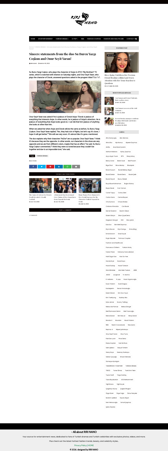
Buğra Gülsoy (129, 184)
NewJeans (131, 325)
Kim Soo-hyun (123, 293)
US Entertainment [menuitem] (45, 39)
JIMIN (135, 270)
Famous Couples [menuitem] (94, 39)
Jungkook (116, 275)
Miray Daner (132, 316)
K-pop (118, 279)
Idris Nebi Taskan (124, 270)
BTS (122, 156)
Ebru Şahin (130, 220)
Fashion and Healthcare (114, 243)
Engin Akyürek (110, 238)
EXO (122, 220)
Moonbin (118, 320)
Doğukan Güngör (112, 220)
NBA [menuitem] (82, 39)
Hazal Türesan (123, 266)
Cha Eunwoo (110, 202)
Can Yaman (121, 188)
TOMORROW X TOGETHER (114, 366)
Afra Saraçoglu (111, 138)
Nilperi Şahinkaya (122, 329)
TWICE (108, 370)
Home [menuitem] (33, 39)
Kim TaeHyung (111, 298)
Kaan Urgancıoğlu (130, 279)
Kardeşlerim (110, 288)
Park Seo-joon (111, 339)
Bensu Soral (110, 161)
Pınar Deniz (122, 339)
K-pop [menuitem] (74, 39)
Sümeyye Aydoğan (112, 361)
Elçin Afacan (110, 229)
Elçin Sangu (122, 229)
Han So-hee (124, 256)
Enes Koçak (122, 234)
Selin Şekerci (110, 348)
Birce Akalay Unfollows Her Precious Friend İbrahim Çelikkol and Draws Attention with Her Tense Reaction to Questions (120, 79)
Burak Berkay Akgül (125, 170)
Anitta (108, 147)
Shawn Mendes (125, 357)
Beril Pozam (132, 161)
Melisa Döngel (126, 307)
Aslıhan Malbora (111, 152)
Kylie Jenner (110, 302)
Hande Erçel (110, 261)
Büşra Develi (110, 188)
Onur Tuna (124, 334)
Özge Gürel (109, 393)
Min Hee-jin (121, 316)
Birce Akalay (120, 165)
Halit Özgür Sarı (111, 256)
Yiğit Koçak (120, 384)
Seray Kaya (110, 352)
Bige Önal (109, 165)
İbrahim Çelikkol (111, 398)
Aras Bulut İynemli (119, 147)
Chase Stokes (122, 202)
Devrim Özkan (124, 211)
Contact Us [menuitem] (132, 39)
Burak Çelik (132, 174)
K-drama (126, 275)
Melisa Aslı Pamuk (112, 307)
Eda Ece (108, 225)
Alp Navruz (119, 142)
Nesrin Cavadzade (118, 325)
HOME (91, 445)
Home (31, 47)
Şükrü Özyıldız (110, 407)
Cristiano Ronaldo (112, 206)
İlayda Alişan (124, 398)
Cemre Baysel (123, 197)
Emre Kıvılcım (110, 234)
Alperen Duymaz (131, 142)
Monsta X (109, 320)
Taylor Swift (110, 375)
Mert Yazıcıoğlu (129, 311)
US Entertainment (127, 380)
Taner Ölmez (117, 370)
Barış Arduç (131, 156)
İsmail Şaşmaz (126, 402)
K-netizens (109, 279)
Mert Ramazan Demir (113, 311)
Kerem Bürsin (110, 293)
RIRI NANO (34, 63)
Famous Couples (124, 238)
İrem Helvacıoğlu (111, 402)
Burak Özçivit (110, 179)
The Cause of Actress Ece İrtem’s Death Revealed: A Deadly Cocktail (40, 197)
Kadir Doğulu (122, 284)
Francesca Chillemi (112, 247)
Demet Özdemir (111, 211)
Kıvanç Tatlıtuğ (122, 302)
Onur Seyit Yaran (111, 334)
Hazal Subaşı (110, 266)
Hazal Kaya (121, 261)
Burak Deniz (122, 174)
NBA (107, 325)
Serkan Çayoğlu (111, 357)
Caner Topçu (110, 193)
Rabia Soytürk (111, 343)
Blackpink (130, 165)
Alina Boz (109, 142)
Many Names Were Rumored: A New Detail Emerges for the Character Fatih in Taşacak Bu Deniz (89, 198)
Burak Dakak (110, 174)
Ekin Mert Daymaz (120, 225)
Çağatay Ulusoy (111, 389)
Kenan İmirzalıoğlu (123, 288)
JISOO (108, 275)
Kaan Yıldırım (110, 284)
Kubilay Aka (123, 298)
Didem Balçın (110, 215)
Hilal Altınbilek (110, 270)
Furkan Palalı (110, 252)
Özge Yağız (120, 393)
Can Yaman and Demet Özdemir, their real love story (126, 99)
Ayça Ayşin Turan (112, 156)
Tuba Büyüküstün (112, 380)
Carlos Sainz (110, 197)
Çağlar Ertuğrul (125, 389)
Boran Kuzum (110, 170)
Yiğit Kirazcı (110, 384)
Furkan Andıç (127, 247)
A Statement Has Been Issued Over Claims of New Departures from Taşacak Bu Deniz (65, 197)
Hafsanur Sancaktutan (126, 252)
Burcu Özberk (122, 179)
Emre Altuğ (132, 229)
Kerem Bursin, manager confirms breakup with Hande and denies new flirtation (127, 121)
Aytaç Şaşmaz (125, 152)
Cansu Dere (122, 193)
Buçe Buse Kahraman (113, 184)
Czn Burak (125, 206)
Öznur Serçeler (132, 393)
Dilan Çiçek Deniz (124, 215)
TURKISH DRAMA (40, 47)
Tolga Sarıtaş (121, 375)
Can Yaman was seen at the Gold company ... (126, 109)
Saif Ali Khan (123, 343)
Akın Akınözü (124, 138)
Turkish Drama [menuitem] (62, 39)
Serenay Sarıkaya (123, 352)
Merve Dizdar (110, 316)
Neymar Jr (109, 329)
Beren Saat (121, 161)
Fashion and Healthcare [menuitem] (114, 39)
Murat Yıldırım (129, 320)
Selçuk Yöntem (122, 348)
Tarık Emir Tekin (130, 370)
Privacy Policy (80, 445)
